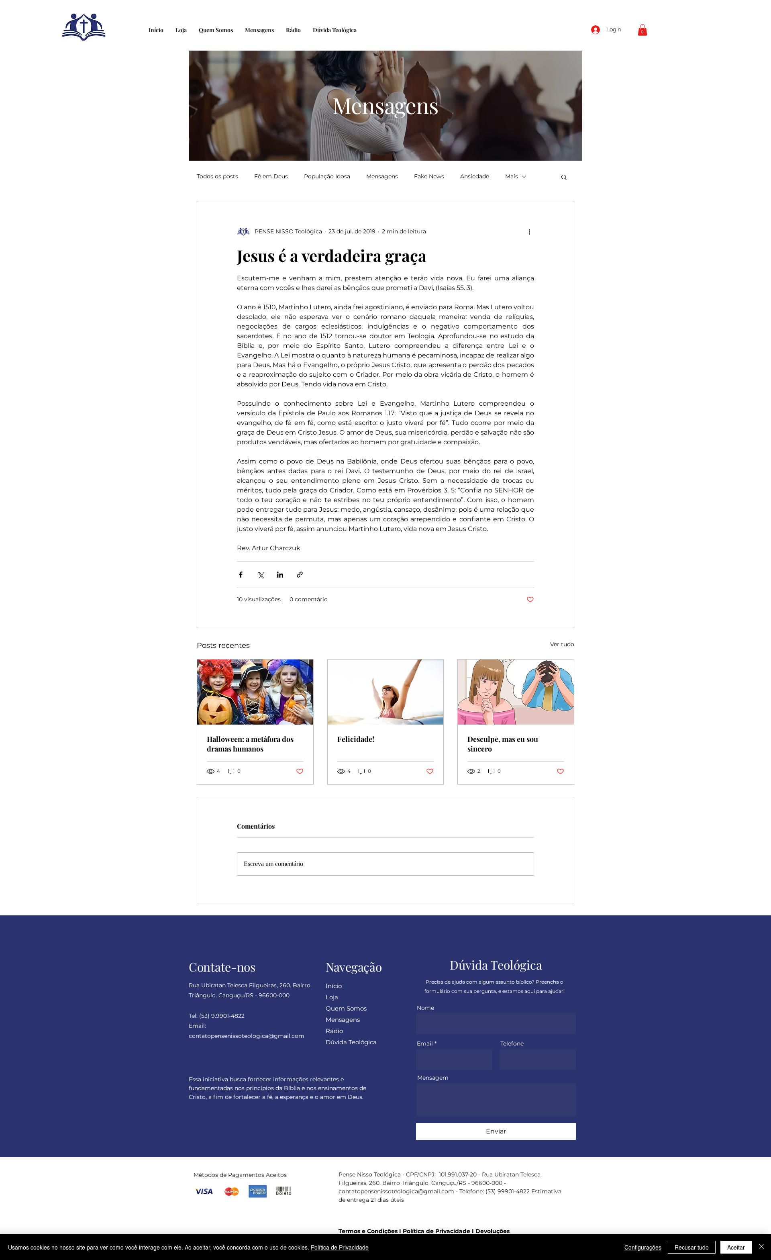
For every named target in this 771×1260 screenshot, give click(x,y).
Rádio (334, 1031)
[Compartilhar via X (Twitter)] (260, 574)
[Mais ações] (529, 232)
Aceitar (736, 1247)
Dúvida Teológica (351, 1042)
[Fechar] (761, 1247)
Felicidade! (355, 739)
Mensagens (382, 176)
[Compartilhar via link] (300, 574)
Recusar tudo (692, 1247)
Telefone (512, 1043)
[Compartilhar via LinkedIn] (280, 574)
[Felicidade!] (386, 692)
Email (425, 1043)
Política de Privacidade (436, 1231)
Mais (511, 176)
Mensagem (433, 1077)
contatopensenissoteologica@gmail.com (396, 1191)
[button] (642, 30)
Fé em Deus (271, 176)
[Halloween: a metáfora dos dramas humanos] (255, 692)
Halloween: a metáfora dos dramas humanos (250, 744)
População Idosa (327, 176)
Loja (332, 997)
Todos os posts (217, 176)
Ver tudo (562, 644)
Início (334, 986)
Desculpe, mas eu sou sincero (502, 744)
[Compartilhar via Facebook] (241, 574)
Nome (425, 1008)
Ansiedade (474, 176)
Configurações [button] (642, 1247)
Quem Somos (346, 1008)
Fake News (429, 176)
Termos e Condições (368, 1231)
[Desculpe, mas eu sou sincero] (516, 692)
